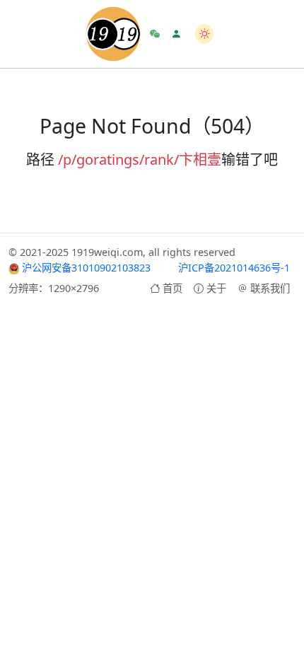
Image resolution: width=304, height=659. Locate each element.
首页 (172, 288)
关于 (216, 288)
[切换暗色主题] (204, 33)
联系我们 (270, 288)
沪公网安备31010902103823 (85, 267)
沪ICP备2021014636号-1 (234, 267)
